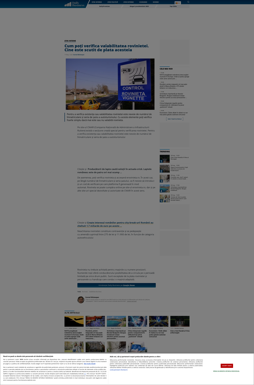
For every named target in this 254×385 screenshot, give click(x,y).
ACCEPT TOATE (227, 366)
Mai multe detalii (89, 364)
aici (85, 374)
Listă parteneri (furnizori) (118, 370)
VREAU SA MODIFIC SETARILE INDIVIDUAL (226, 371)
